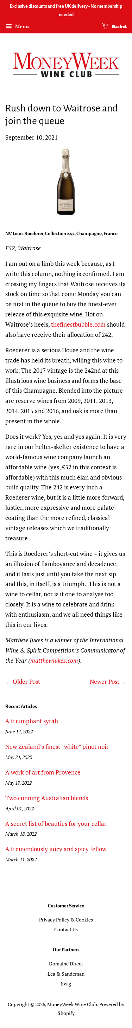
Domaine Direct (66, 963)
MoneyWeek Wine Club (72, 1004)
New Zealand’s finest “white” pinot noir (57, 747)
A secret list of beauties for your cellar (56, 824)
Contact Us (66, 929)
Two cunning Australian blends (46, 798)
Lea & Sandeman (66, 973)
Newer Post (104, 681)
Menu (21, 26)
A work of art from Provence (43, 772)
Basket (119, 26)
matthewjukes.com (54, 660)
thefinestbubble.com (78, 324)
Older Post (26, 681)
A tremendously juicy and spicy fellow (55, 849)
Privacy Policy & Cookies (66, 919)
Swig (66, 983)
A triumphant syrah (31, 721)
